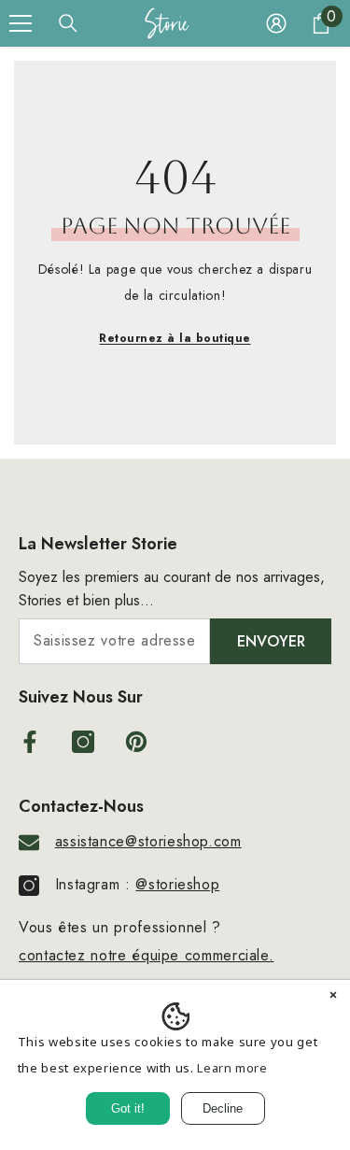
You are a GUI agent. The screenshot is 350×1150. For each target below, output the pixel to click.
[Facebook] (30, 741)
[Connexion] (276, 23)
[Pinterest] (136, 741)
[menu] (20, 23)
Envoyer (271, 641)
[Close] (333, 996)
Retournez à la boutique (174, 338)
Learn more (232, 1067)
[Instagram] (83, 741)
